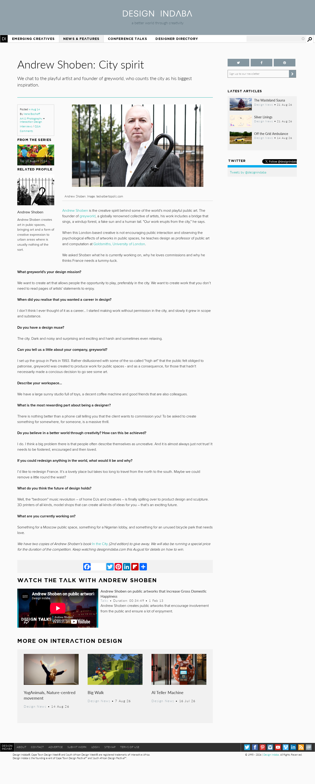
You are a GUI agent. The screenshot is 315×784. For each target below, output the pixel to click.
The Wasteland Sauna (269, 100)
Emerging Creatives (33, 39)
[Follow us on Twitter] (238, 62)
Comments (26, 131)
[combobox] (276, 39)
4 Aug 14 (34, 109)
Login (95, 747)
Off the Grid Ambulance (271, 133)
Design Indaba (271, 754)
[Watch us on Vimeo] (285, 747)
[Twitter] (110, 566)
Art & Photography (31, 118)
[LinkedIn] (126, 566)
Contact (37, 747)
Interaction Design (31, 122)
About (21, 747)
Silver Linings (263, 117)
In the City (100, 544)
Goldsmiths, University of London (119, 244)
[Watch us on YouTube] (278, 747)
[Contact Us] (309, 747)
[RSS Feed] (301, 747)
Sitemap (110, 747)
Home (4, 38)
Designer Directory (176, 39)
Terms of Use (129, 747)
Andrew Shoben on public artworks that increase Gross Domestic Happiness (154, 593)
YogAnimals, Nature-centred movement (49, 695)
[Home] (157, 15)
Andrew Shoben (30, 212)
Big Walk (96, 692)
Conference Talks (127, 39)
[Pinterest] (118, 566)
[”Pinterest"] (284, 62)
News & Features (81, 39)
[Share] (143, 566)
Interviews (26, 126)
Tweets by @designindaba (248, 172)
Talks (104, 601)
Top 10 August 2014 (33, 161)
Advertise (55, 747)
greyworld (87, 216)
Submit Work (77, 747)
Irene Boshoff (32, 114)
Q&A (38, 126)
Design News (35, 706)
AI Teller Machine (168, 692)
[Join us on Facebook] (261, 62)
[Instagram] (270, 747)
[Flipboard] (135, 566)
